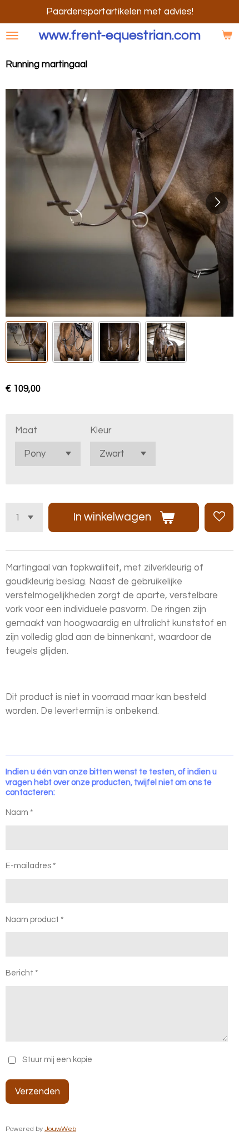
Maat (26, 430)
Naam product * (35, 919)
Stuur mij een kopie (57, 1060)
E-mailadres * (31, 866)
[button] (27, 342)
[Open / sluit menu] (12, 35)
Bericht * (22, 973)
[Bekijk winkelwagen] (227, 35)
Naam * (19, 812)
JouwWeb (60, 1129)
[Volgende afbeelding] (217, 203)
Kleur (100, 430)
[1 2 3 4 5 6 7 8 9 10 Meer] (24, 517)
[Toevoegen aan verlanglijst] (219, 517)
